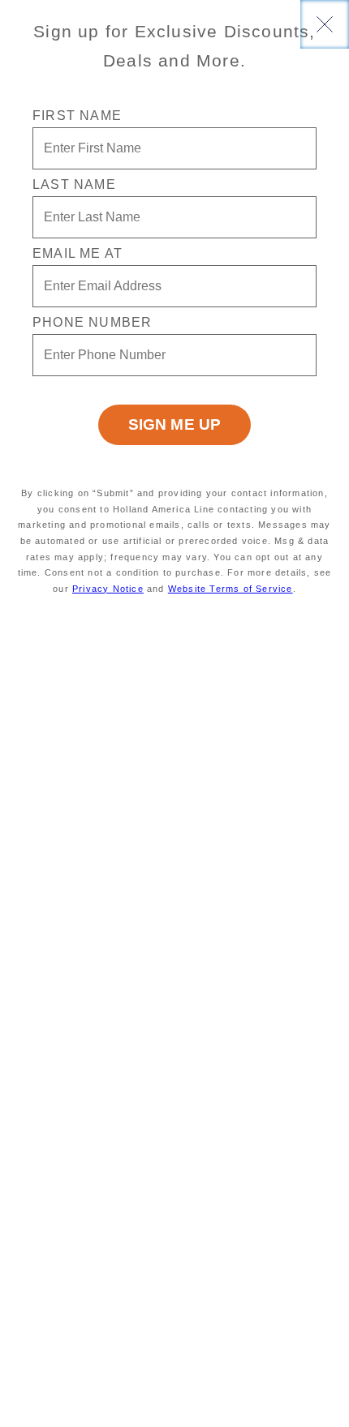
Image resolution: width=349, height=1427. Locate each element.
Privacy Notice (108, 589)
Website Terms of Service (230, 589)
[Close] (324, 24)
